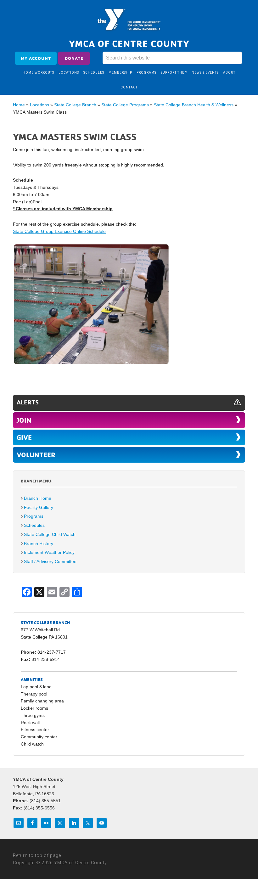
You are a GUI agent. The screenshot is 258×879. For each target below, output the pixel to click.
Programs (33, 516)
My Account (36, 58)
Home (19, 104)
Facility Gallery (38, 507)
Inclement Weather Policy (49, 552)
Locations (39, 104)
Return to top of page (37, 855)
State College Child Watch (50, 534)
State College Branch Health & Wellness (193, 104)
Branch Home (37, 498)
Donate (74, 58)
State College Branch (75, 104)
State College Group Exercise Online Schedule (59, 231)
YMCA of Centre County (129, 19)
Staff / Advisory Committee (50, 561)
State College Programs (125, 104)
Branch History (38, 543)
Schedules (34, 525)
